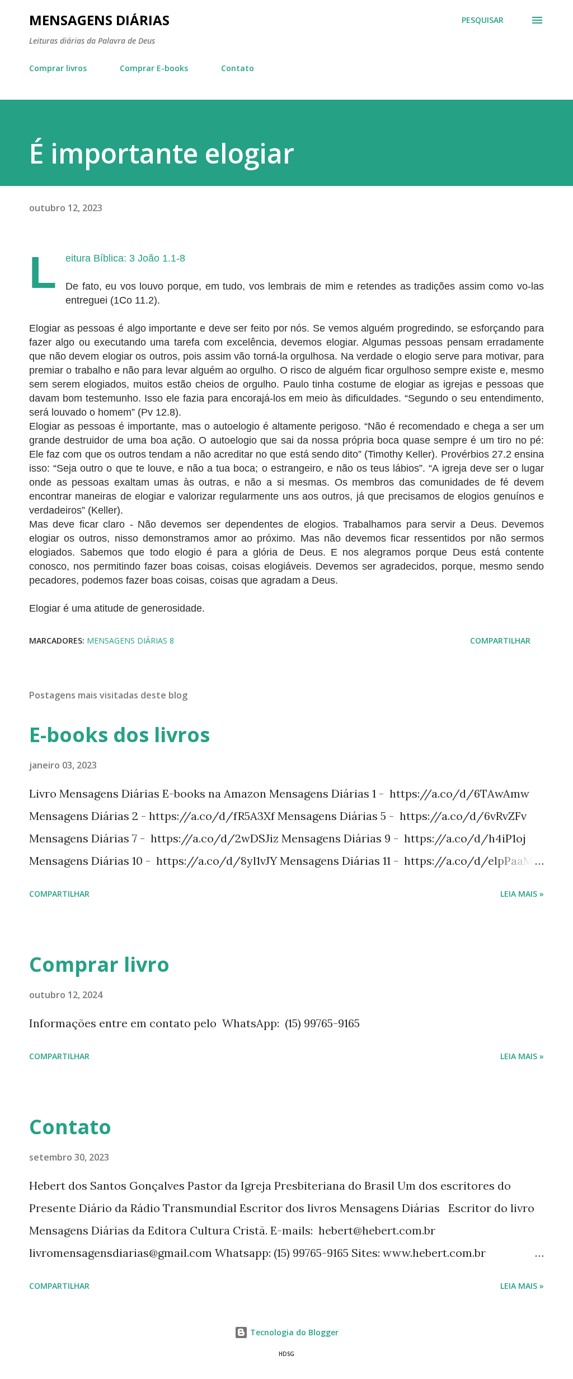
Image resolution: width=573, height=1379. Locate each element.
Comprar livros (58, 68)
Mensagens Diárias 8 (130, 640)
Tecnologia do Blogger (293, 1332)
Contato (237, 68)
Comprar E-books (154, 68)
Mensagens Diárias (99, 20)
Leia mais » (522, 893)
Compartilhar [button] (500, 640)
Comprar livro (99, 964)
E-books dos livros (119, 734)
